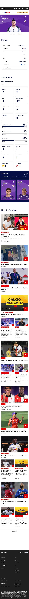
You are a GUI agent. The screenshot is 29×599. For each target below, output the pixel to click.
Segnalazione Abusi (14, 597)
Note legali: (3, 578)
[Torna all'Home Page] (7, 12)
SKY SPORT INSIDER (22, 12)
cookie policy (18, 581)
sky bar (16, 567)
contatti (10, 593)
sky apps (17, 562)
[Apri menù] (1, 12)
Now (16, 565)
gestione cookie (5, 581)
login (26, 8)
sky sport (3, 560)
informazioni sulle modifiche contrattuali (12, 592)
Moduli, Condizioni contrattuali (18, 591)
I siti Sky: (3, 557)
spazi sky (17, 570)
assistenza (7, 593)
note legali (4, 583)
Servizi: (16, 557)
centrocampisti (15, 176)
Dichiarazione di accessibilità (18, 584)
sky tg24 (3, 562)
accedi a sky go (22, 552)
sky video (3, 565)
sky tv (16, 560)
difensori (5, 176)
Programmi (17, 572)
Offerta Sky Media (5, 586)
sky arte (3, 567)
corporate (17, 586)
